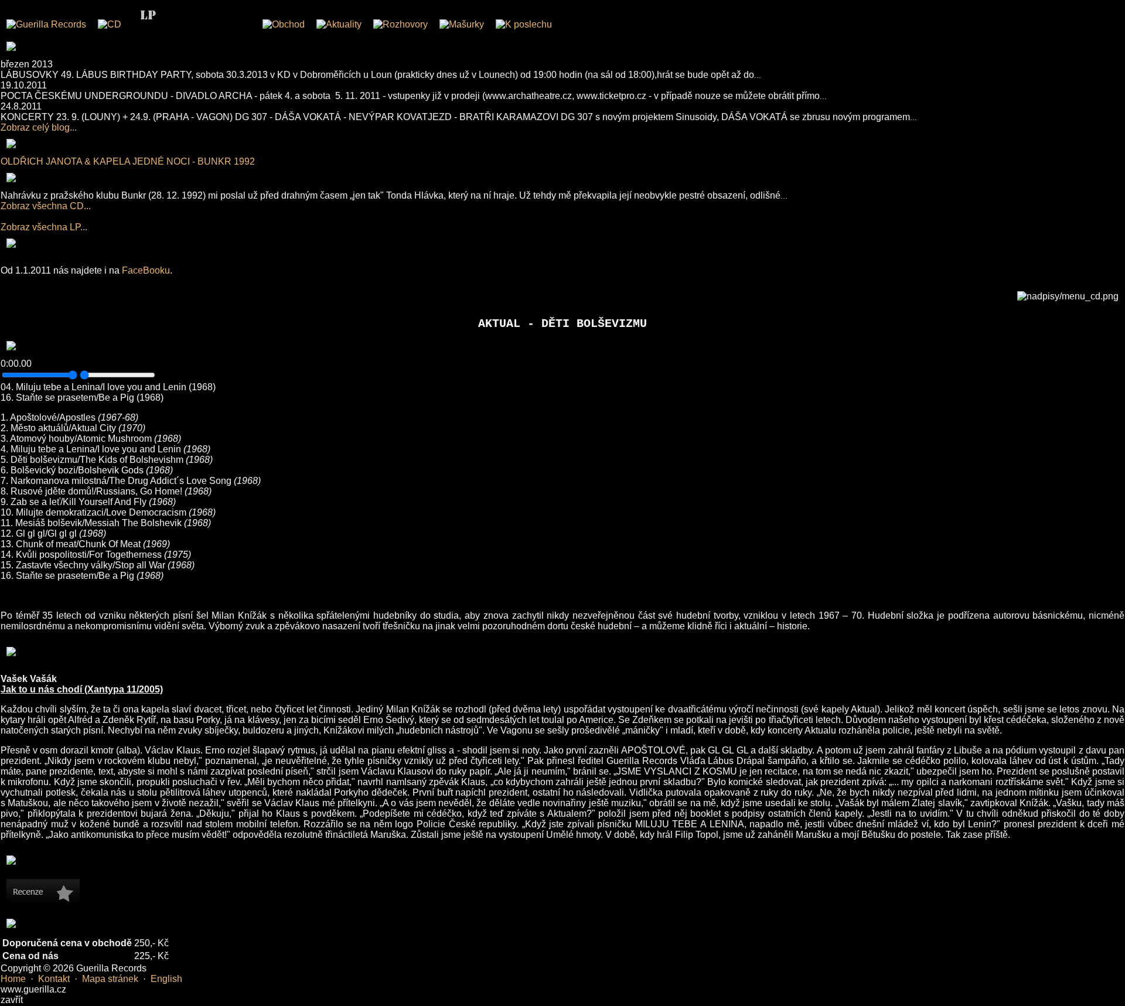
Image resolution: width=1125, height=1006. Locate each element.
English (166, 979)
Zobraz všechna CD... (46, 206)
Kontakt (54, 979)
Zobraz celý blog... (39, 127)
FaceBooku (146, 270)
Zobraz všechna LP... (44, 227)
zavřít (12, 1000)
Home (13, 979)
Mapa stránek (110, 979)
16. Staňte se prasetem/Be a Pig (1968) (82, 398)
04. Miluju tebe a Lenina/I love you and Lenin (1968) (108, 387)
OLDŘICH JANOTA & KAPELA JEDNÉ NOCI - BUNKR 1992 (128, 161)
